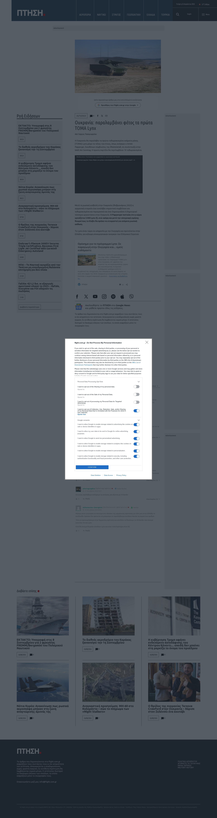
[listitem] (108, 381)
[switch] (136, 386)
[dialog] (108, 409)
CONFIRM (92, 467)
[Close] (147, 343)
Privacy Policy (121, 475)
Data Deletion (96, 475)
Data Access (108, 475)
